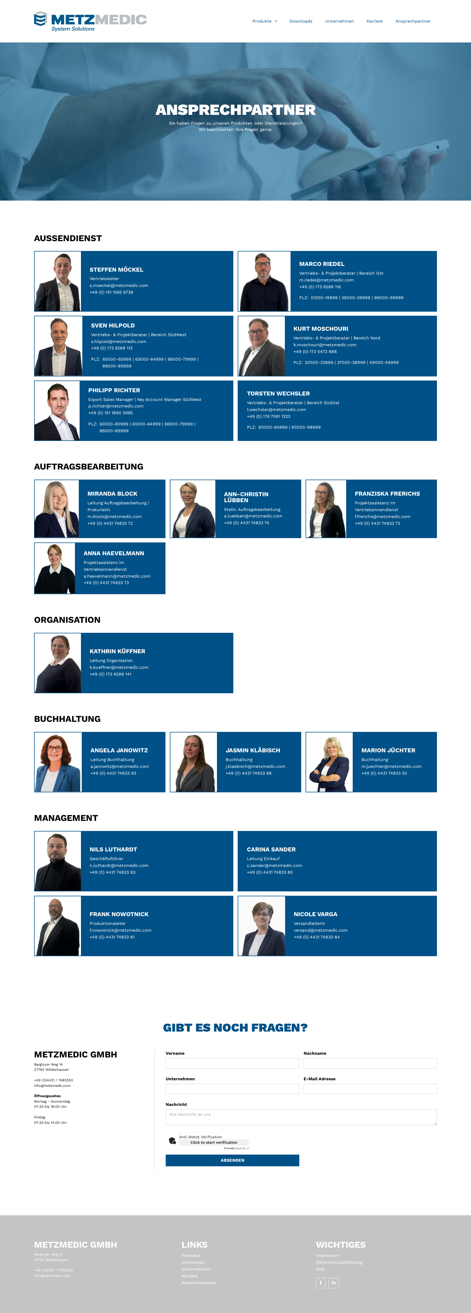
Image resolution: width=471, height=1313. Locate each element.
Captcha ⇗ (236, 1148)
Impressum (327, 1255)
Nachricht (176, 1104)
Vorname (175, 1053)
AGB (320, 1269)
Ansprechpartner (199, 1282)
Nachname (315, 1053)
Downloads (193, 1262)
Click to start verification (214, 1142)
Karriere (190, 1275)
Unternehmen (180, 1078)
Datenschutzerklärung (339, 1262)
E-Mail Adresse (320, 1078)
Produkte (191, 1255)
